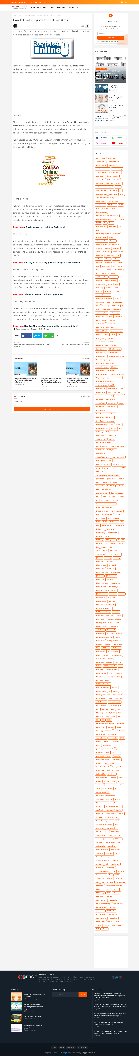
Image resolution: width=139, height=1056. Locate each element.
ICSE (97, 515)
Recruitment (111, 774)
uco (97, 882)
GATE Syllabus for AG (102, 457)
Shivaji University (101, 821)
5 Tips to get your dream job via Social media (45, 227)
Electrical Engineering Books (105, 363)
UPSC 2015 (109, 896)
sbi (116, 788)
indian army (100, 529)
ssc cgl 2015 (108, 839)
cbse (97, 266)
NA (97, 705)
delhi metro (118, 316)
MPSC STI (114, 687)
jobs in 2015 (110, 561)
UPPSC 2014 (100, 893)
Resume (98, 781)
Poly (107, 752)
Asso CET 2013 (113, 201)
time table (121, 871)
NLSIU (109, 720)
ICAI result (119, 511)
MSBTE (115, 691)
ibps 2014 (115, 500)
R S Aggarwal (116, 767)
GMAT (109, 460)
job (111, 547)
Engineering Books (102, 374)
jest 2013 (104, 547)
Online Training (101, 734)
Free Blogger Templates (61, 1053)
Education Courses (114, 349)
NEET (118, 709)
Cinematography (110, 280)
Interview (99, 536)
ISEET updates (110, 540)
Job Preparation (101, 554)
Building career (101, 237)
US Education (100, 922)
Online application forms (104, 731)
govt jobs (107, 468)
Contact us (22, 2)
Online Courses (24, 16)
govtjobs (115, 468)
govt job (98, 468)
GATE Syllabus (111, 450)
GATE (120, 428)
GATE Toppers (100, 460)
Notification (120, 723)
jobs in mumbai (111, 576)
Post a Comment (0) (51, 409)
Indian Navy (110, 529)
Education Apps (101, 349)
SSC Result (99, 842)
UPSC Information (101, 907)
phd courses (107, 745)
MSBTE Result (117, 695)
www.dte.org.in (116, 925)
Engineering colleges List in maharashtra (108, 378)
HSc (104, 496)
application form (101, 194)
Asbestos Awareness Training (105, 198)
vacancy (110, 922)
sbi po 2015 (99, 806)
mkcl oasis (99, 669)
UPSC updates (113, 918)
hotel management (117, 493)
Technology (110, 867)
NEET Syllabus (110, 713)
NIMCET (120, 716)
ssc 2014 (117, 835)
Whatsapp (49, 336)
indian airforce (119, 525)
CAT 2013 (107, 259)
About (62, 1047)
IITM (122, 522)
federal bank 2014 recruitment (105, 414)
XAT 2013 (104, 929)
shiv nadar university (111, 817)
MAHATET (118, 637)
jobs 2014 (99, 558)
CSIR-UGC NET (117, 302)
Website (98, 925)
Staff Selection (100, 846)
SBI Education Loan (102, 803)
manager (99, 644)
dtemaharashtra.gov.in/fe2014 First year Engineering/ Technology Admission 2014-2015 (78, 381)
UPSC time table (113, 914)
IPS (115, 536)
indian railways (112, 533)
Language (116, 612)
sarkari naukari (107, 788)
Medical (105, 655)
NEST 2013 (99, 716)
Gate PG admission (102, 446)
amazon (118, 187)
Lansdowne (99, 615)
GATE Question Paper (117, 446)
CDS (97, 270)
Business (111, 237)
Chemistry (99, 280)
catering (120, 262)
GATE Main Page (101, 439)
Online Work (112, 734)
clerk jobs (99, 291)
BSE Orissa (112, 226)
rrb (118, 781)
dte (103, 338)
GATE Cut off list (101, 435)
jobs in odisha (111, 579)
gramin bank (111, 478)
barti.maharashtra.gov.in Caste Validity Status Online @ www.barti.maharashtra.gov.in (110, 1014)
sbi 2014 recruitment (102, 792)
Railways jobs (100, 774)
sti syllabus (99, 853)
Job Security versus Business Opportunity (43, 294)
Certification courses (108, 273)
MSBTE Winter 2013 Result (104, 698)
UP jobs (98, 889)
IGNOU (103, 518)
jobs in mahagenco (102, 572)
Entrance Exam (42, 7)
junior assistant (100, 597)
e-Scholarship (100, 342)
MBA (97, 648)
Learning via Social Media (104, 623)
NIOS (97, 720)
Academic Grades (113, 162)
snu (116, 824)
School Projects (111, 813)
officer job (111, 727)
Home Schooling (107, 489)
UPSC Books (113, 900)
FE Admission (100, 410)
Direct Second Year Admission (105, 327)
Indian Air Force (107, 525)
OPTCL (122, 738)
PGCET (98, 745)
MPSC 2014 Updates (102, 687)
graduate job (100, 478)
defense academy (102, 313)
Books (111, 223)
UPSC (52, 7)
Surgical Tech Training (103, 860)
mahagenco (100, 633)
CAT (118, 255)
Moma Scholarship (111, 669)
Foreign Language (102, 428)
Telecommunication (102, 871)
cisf (120, 280)
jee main (120, 543)
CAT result (99, 262)
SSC (110, 835)
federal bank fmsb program (104, 417)
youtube (120, 143)
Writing (106, 925)
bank (97, 208)
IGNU (98, 522)
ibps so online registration (104, 507)
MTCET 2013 (119, 698)
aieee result (99, 183)
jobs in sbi (99, 590)
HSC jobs (121, 496)
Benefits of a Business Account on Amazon (34, 996)
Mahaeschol (111, 630)
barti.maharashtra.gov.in (103, 219)
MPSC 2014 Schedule (102, 680)
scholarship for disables (114, 810)
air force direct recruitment (104, 187)
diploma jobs (100, 324)
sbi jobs (113, 803)
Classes (110, 284)
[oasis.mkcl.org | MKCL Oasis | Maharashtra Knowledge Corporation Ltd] (101, 108)
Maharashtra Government (114, 633)
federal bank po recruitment (105, 421)
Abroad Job (111, 158)
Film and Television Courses (104, 424)
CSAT (108, 302)
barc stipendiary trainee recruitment (107, 216)
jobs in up (113, 594)
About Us (14, 2)
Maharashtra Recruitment (104, 637)
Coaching (71, 7)
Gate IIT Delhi (113, 435)
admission (43, 280)
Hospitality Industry (102, 493)
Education (114, 345)
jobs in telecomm (101, 594)
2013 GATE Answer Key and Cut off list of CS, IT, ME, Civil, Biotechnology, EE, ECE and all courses (117, 89)
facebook (104, 138)
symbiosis (99, 864)
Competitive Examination (104, 298)
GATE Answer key (111, 432)
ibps (107, 500)
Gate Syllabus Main (118, 457)
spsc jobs (99, 831)
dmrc (98, 334)
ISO (123, 540)
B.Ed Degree (112, 205)
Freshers (113, 428)
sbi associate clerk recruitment (105, 795)
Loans (117, 623)
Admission (25, 329)
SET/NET (99, 817)
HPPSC (98, 496)
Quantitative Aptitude (102, 767)
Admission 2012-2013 (102, 169)
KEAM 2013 (112, 601)
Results (121, 777)
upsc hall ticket (118, 904)
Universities (99, 885)
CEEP (97, 273)
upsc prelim (100, 911)
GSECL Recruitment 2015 (109, 482)
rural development (111, 785)
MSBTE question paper (103, 695)
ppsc (113, 752)
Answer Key (113, 190)
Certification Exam (101, 277)
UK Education (120, 882)
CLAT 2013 (99, 288)
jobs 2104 (117, 558)
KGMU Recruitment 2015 (103, 608)
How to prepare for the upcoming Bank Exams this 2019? (33, 1007)
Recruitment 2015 (101, 777)
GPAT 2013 (99, 471)
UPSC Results (111, 911)
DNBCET (105, 334)
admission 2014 (101, 172)
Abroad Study (100, 162)
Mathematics (118, 644)
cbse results (106, 266)
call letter (116, 248)
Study (116, 853)
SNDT (117, 821)
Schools (120, 813)
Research (113, 777)
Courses (34, 329)
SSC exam (118, 839)
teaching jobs (115, 864)
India (97, 525)
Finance (118, 424)
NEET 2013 (99, 713)
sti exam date (115, 849)
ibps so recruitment (102, 511)
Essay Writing (100, 392)
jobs (110, 554)
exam (109, 392)
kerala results (110, 605)
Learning (118, 615)
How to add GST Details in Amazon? (33, 1027)
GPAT (123, 468)
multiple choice (101, 702)
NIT (103, 720)
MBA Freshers (100, 651)
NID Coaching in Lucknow (33, 1016)
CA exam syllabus (115, 244)
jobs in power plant (102, 583)
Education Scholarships (116, 356)
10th (97, 158)
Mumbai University (114, 702)
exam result (99, 399)
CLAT (116, 284)
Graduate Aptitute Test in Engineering (107, 475)
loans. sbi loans (101, 626)
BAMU (121, 205)
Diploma (112, 320)
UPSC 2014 (99, 896)
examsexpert (100, 406)
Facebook (27, 336)
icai (112, 511)
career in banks (118, 252)
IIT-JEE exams (113, 522)
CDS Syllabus (118, 270)
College (116, 291)
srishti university (101, 835)
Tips (110, 875)
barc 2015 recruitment (109, 208)
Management (100, 641)
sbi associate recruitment (104, 799)
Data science (106, 309)
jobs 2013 (117, 554)
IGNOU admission (113, 518)
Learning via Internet (114, 619)
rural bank (99, 785)
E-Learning (110, 338)
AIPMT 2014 (109, 183)
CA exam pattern (101, 244)
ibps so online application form (105, 504)
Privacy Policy (32, 2)
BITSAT (98, 223)
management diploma (114, 641)
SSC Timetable (110, 842)
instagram (104, 143)
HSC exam (112, 496)
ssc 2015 (99, 839)
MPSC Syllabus (101, 691)
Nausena (104, 705)
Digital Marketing (101, 320)
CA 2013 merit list (101, 241)
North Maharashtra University (105, 723)
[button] (124, 7)
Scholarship (100, 810)
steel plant (111, 846)
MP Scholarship (101, 673)
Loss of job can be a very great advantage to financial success (53, 262)
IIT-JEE (105, 522)
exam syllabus (100, 403)
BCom (122, 219)
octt (104, 727)
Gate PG (111, 439)
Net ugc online (110, 716)
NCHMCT (105, 709)
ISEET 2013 (99, 540)
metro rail (118, 662)
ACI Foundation (101, 165)
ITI (106, 543)
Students (109, 853)
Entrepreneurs (112, 388)
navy (97, 709)
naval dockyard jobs (115, 705)
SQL (106, 831)
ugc (103, 882)
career (98, 252)
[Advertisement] (31, 93)
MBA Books (105, 648)
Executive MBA (111, 406)
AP (120, 190)
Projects (98, 763)
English (112, 385)
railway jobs (100, 770)
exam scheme (110, 399)
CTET (97, 306)
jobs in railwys (113, 587)
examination (112, 403)
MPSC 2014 (99, 677)
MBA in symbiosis (113, 651)
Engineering (111, 370)
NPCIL (98, 727)
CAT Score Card (110, 262)
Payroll (106, 741)
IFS (97, 518)
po (117, 749)
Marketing (108, 644)
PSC (105, 763)
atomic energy (100, 205)
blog (78, 7)
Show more (86, 358)
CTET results (115, 306)
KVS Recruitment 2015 (103, 612)
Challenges (113, 277)
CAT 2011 (99, 259)
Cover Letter (100, 302)
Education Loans (113, 352)
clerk (116, 288)
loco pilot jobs (113, 626)
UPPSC (106, 889)
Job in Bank (113, 551)
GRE (97, 482)
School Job (99, 813)
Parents (98, 741)
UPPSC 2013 (114, 889)
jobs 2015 (108, 558)
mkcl (120, 666)
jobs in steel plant (110, 590)
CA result (107, 248)
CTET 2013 (105, 306)
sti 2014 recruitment (102, 849)
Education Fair (100, 352)
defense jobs (100, 316)
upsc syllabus (100, 914)
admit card (99, 176)
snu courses (100, 828)
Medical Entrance (116, 655)
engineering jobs (101, 385)
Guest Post (42, 2)
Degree (109, 316)
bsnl (97, 230)
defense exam (114, 313)
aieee (108, 180)
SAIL (121, 785)
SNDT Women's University (104, 824)
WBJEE (118, 922)
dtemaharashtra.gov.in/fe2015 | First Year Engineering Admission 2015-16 (25, 380)
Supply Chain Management (104, 857)
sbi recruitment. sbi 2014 (113, 806)
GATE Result (100, 450)
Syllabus (115, 860)
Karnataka (111, 597)
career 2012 (106, 252)
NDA (112, 709)
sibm (111, 821)
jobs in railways (101, 587)
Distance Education (102, 331)
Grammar (121, 478)
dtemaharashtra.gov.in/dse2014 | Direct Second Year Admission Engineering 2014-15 (52, 381)
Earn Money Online (102, 345)
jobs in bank (112, 565)
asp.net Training (101, 201)
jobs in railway (115, 583)
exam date (109, 396)
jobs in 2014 (100, 561)
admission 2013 (117, 169)
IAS (102, 500)
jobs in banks (100, 569)
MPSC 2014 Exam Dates (113, 677)
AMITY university (101, 190)
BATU (115, 219)
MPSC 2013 (118, 673)
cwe (97, 309)
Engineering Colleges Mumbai (105, 381)
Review (106, 781)
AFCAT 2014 (100, 180)
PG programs (115, 741)
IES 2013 (118, 515)
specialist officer (112, 828)
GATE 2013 (99, 432)
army (121, 194)
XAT (97, 929)
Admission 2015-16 (114, 172)
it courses (99, 543)
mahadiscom (100, 630)
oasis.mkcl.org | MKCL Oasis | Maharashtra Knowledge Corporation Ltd (117, 109)
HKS (97, 489)
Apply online (113, 194)
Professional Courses (102, 759)
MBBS (98, 655)
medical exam (100, 659)
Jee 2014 (112, 543)
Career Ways (110, 255)
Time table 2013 (101, 875)
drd (119, 334)
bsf (120, 226)
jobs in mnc (99, 576)
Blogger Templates (88, 1053)
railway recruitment (113, 770)
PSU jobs (112, 763)
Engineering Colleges (117, 374)
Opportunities (113, 738)
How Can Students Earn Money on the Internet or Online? (51, 326)
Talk (106, 864)
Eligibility (114, 367)
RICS (113, 781)
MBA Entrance (116, 648)
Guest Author (100, 486)
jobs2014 (121, 594)
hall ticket (120, 486)
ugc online (110, 882)
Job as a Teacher (101, 551)
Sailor (98, 788)
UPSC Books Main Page (103, 904)
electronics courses (102, 367)
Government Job (118, 464)
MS (109, 691)
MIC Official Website (109, 666)
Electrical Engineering (103, 360)
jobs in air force (101, 565)
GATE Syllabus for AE (102, 453)
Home (33, 7)
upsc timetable (101, 918)
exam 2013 (117, 392)
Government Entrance (103, 464)
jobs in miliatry (115, 572)
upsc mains (113, 907)
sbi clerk (117, 799)
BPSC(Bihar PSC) (101, 226)
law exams (109, 615)
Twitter (38, 336)
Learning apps (100, 619)
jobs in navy (100, 579)
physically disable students (104, 749)
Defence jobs (117, 309)
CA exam (112, 241)
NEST (119, 713)
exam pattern (119, 396)
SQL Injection (115, 831)
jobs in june (110, 569)
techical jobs (100, 867)
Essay (121, 388)
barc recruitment (101, 212)
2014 (103, 158)
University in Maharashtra (114, 885)
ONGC (119, 727)
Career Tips (99, 255)
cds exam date (106, 270)
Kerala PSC (99, 605)
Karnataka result (101, 601)
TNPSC (117, 875)
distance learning (116, 331)
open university (101, 738)
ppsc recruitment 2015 (103, 756)
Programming (116, 759)
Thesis (113, 871)
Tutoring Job (118, 878)
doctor (113, 334)
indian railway (100, 533)
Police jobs (99, 752)
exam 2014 (99, 396)
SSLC (119, 842)
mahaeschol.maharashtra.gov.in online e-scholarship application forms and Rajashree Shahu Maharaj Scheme (109, 996)
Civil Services (100, 284)
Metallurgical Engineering (104, 662)
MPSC (110, 673)
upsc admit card (101, 900)
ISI (118, 540)
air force (118, 183)
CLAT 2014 (109, 288)
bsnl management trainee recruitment (108, 234)
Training (109, 878)
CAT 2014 (116, 259)
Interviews (108, 536)
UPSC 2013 (116, 893)
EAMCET (110, 342)
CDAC (120, 266)
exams (121, 403)
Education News (101, 356)
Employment (61, 7)
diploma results (112, 324)
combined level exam (103, 295)
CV (123, 306)
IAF (97, 500)
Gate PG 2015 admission (103, 442)
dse (97, 338)
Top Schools (100, 878)
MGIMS (98, 666)
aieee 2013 (116, 180)
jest (97, 547)
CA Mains (99, 248)
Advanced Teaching (112, 176)
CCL (114, 266)
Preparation (116, 756)
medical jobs (112, 659)
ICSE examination (107, 515)
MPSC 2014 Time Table (103, 684)
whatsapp (120, 138)
